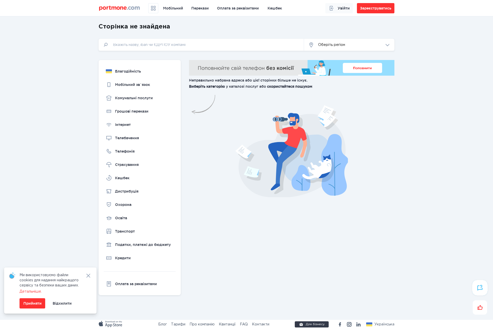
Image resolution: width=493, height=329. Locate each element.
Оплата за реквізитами (238, 8)
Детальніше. (31, 291)
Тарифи (178, 324)
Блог (162, 324)
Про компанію (202, 324)
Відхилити (62, 303)
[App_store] (111, 324)
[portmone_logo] (119, 8)
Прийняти (32, 303)
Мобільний (173, 8)
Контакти (260, 324)
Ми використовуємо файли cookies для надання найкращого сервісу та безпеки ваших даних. (49, 280)
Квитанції (227, 324)
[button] (380, 324)
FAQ (244, 324)
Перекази (200, 8)
